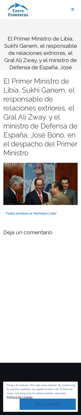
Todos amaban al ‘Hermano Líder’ (31, 213)
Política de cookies (20, 397)
